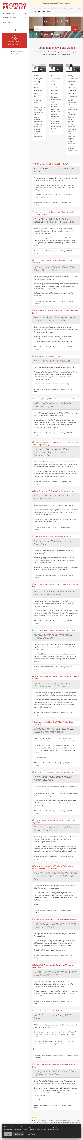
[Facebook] (12, 30)
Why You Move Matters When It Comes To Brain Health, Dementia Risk (54, 593)
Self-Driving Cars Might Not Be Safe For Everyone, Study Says (52, 405)
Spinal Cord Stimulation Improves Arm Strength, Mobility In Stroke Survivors (52, 684)
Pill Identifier (52, 9)
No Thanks (19, 1134)
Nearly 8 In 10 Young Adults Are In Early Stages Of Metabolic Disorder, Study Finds (54, 220)
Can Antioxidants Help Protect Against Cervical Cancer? (56, 84)
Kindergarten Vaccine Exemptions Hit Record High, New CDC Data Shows (56, 1073)
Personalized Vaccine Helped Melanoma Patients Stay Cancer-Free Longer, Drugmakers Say (53, 452)
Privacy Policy (14, 54)
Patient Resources (10, 18)
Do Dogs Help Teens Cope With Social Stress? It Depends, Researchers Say (56, 973)
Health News (43, 34)
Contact (6, 22)
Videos (56, 34)
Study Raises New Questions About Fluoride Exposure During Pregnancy (55, 829)
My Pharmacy (8, 13)
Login (48, 11)
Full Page (36, 205)
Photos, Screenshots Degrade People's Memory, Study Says (52, 778)
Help (44, 9)
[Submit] (74, 28)
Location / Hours (75, 9)
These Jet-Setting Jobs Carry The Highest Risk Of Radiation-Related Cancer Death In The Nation (55, 875)
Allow (8, 1134)
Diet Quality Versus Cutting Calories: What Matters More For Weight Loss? (54, 268)
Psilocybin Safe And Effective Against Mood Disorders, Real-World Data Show (54, 319)
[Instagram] (15, 30)
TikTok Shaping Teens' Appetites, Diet (52, 360)
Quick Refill (63, 9)
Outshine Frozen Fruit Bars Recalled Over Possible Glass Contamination (54, 730)
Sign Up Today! (40, 11)
